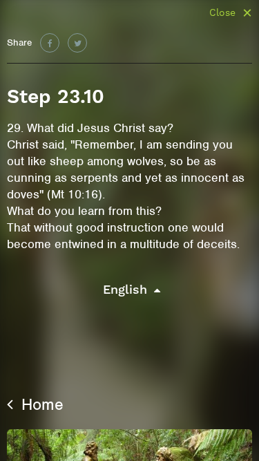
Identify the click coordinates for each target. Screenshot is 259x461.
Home (40, 404)
